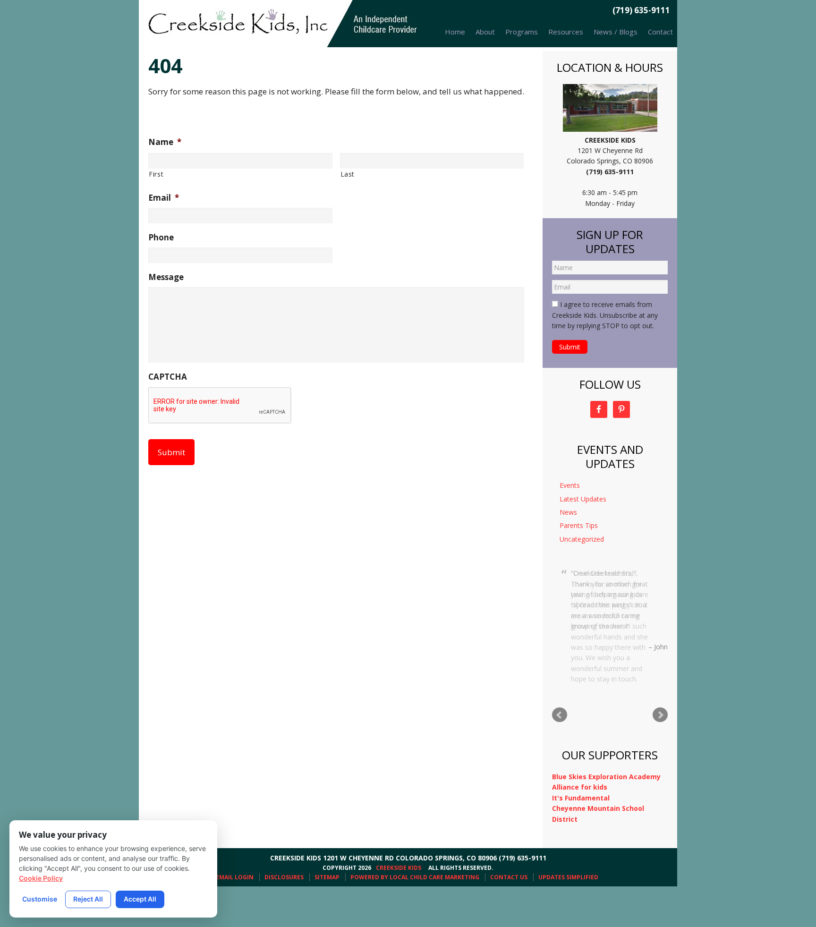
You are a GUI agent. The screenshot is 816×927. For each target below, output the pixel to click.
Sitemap (327, 844)
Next (660, 681)
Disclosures (284, 844)
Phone (161, 237)
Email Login (235, 844)
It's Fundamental (581, 764)
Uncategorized (582, 539)
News (568, 512)
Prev (559, 681)
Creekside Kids (280, 23)
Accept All (140, 899)
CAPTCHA (167, 377)
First (156, 174)
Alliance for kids (579, 753)
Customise (39, 899)
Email (163, 198)
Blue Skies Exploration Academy (606, 743)
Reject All (88, 899)
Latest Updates (583, 498)
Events (570, 485)
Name (164, 142)
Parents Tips (579, 525)
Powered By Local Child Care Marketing (414, 844)
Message (166, 277)
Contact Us (508, 844)
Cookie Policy (41, 878)
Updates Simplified (568, 844)
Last (347, 174)
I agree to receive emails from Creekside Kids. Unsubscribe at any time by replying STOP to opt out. (605, 315)
